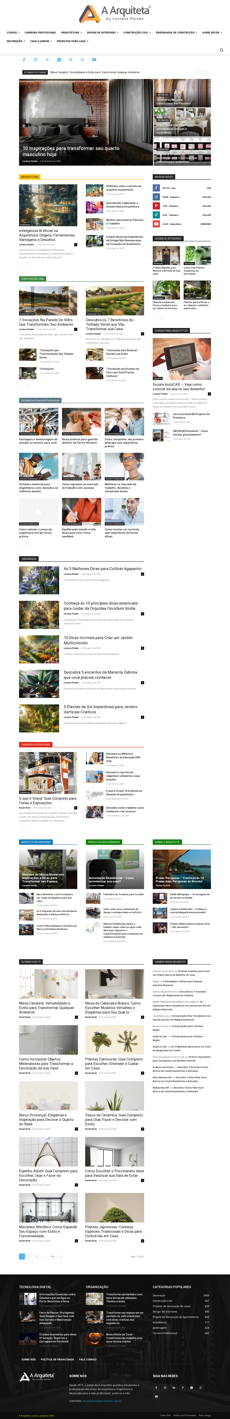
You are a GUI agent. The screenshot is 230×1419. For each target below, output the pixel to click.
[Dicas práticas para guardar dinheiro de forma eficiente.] (81, 421)
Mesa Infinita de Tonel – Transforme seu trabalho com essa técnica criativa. (124, 1338)
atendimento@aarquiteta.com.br (102, 1401)
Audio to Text (160, 1036)
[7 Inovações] (27, 373)
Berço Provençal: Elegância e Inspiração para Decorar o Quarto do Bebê (46, 1119)
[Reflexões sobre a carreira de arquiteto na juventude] (94, 190)
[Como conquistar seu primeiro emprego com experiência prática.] (124, 421)
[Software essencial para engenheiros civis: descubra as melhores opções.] (38, 466)
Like (209, 188)
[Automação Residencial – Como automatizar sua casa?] (115, 869)
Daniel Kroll (24, 807)
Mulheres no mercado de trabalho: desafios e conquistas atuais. (120, 488)
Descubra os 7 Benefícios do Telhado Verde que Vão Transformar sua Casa (109, 324)
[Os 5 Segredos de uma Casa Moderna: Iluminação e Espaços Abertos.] (26, 915)
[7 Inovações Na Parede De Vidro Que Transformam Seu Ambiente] (48, 300)
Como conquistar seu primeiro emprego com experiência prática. (124, 443)
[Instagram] (36, 60)
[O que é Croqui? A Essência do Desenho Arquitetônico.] (94, 795)
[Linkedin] (173, 1387)
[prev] (199, 72)
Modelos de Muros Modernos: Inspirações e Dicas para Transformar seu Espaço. (43, 878)
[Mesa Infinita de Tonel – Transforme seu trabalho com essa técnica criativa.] (94, 1339)
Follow (207, 197)
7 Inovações (46, 368)
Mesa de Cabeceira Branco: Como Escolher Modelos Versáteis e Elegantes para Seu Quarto (113, 1007)
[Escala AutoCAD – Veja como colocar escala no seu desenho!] (182, 359)
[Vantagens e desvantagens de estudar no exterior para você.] (38, 421)
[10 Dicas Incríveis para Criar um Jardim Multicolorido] (39, 649)
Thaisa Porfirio (163, 885)
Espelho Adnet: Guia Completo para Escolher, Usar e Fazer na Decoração (48, 1175)
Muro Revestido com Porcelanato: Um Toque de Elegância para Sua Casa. (54, 897)
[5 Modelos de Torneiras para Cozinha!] (93, 898)
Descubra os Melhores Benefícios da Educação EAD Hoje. (123, 757)
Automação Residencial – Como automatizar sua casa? (111, 879)
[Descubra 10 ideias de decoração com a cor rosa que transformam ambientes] (182, 151)
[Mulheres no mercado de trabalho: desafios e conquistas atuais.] (124, 466)
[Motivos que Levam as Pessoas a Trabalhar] (94, 224)
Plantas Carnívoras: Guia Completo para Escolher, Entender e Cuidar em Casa (114, 1063)
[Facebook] (24, 60)
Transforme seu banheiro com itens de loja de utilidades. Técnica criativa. (124, 1298)
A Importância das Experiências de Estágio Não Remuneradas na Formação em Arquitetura (124, 240)
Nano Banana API (162, 1077)
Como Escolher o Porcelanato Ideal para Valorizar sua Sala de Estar (114, 1173)
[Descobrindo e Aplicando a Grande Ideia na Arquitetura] (94, 207)
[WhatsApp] (82, 60)
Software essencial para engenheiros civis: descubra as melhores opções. (38, 488)
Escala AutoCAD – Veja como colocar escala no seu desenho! (179, 386)
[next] (205, 72)
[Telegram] (59, 60)
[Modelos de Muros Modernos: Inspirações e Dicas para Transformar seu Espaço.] (48, 869)
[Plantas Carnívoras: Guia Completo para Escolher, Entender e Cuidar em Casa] (114, 1040)
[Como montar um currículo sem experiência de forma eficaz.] (124, 511)
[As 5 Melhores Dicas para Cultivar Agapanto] (39, 580)
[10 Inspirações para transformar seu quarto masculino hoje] (86, 122)
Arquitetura (25, 224)
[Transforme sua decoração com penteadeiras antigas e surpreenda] (182, 122)
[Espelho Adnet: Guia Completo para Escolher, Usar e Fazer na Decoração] (48, 1152)
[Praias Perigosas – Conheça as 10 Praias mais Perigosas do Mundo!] (182, 869)
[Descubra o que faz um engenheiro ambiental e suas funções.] (94, 777)
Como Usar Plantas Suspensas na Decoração (194, 270)
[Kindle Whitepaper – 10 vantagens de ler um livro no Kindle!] (160, 898)
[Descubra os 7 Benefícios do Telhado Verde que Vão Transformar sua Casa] (115, 300)
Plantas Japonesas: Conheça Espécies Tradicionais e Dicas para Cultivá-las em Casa (113, 1231)
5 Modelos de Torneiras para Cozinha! (123, 894)
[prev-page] (21, 265)
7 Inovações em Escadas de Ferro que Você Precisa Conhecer (122, 372)
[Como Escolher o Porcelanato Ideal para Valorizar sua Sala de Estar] (114, 1152)
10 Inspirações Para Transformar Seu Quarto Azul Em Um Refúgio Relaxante (182, 1005)
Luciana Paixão (26, 244)
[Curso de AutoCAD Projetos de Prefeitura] (161, 418)
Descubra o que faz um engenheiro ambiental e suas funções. (123, 776)
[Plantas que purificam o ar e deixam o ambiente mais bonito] (197, 290)
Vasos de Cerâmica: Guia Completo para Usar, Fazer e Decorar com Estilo (114, 1119)
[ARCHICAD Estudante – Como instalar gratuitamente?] (161, 435)
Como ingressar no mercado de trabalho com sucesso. (80, 486)
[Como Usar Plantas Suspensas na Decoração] (197, 255)
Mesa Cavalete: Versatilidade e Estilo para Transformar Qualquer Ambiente (95, 72)
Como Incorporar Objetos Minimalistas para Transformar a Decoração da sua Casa (46, 1063)
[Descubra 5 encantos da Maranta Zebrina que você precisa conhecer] (39, 684)
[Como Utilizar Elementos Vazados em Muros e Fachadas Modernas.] (26, 929)
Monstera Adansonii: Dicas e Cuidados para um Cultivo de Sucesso (165, 305)
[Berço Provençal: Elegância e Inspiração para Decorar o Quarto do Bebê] (48, 1096)
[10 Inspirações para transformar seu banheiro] (182, 93)
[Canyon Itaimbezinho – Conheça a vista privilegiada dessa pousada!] (160, 913)
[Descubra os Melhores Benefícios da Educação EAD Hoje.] (94, 758)
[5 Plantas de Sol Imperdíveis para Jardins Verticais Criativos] (39, 718)
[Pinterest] (47, 60)
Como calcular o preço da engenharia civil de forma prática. (35, 533)
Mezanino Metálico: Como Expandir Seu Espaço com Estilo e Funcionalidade (48, 1231)
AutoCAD (158, 378)
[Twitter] (71, 60)
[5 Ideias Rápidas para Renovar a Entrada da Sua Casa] (166, 255)
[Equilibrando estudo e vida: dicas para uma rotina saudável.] (81, 511)
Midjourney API (161, 1087)
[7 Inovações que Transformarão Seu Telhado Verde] (27, 355)
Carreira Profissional (29, 433)
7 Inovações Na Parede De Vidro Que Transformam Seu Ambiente (46, 322)
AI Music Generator (163, 1067)
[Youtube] (94, 60)
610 (52, 1256)
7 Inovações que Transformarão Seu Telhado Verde (56, 354)
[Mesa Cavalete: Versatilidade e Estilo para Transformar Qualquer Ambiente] (48, 984)
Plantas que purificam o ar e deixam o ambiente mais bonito (196, 305)
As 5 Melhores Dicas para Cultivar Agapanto (102, 568)
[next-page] (27, 265)
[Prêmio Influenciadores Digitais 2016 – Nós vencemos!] (160, 927)
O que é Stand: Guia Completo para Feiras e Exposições (47, 800)
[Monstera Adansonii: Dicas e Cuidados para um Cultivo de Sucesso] (166, 290)
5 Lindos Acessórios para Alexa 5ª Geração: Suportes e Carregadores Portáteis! (57, 1338)
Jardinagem (159, 298)
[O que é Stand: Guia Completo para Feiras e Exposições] (48, 773)
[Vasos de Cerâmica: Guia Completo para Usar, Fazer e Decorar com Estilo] (114, 1096)
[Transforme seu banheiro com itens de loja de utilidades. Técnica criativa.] (94, 1299)
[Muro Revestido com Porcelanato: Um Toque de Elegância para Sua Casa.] (26, 898)
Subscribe (206, 224)
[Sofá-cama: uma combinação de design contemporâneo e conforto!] (93, 913)
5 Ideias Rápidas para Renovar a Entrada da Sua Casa (166, 270)
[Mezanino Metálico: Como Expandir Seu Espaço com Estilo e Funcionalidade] (48, 1207)
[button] (221, 49)
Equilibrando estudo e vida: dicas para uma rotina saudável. (79, 533)
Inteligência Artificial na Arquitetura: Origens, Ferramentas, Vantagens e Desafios (47, 235)
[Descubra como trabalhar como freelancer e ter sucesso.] (94, 812)
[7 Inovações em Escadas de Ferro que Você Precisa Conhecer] (94, 373)
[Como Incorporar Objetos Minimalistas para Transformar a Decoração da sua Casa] (48, 1040)
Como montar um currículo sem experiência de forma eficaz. (122, 533)
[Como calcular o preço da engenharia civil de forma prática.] (38, 511)
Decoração (163, 95)
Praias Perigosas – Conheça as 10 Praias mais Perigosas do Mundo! (180, 879)
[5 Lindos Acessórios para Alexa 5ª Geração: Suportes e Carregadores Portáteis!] (27, 1339)
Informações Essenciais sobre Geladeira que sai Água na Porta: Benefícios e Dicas (57, 1298)
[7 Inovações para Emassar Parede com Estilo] (94, 355)
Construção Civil (27, 314)
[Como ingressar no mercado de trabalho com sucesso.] (81, 466)
